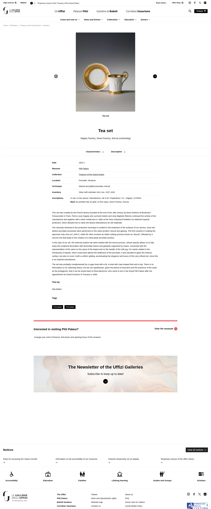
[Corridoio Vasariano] (138, 11)
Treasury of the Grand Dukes (91, 174)
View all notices (195, 450)
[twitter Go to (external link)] (199, 494)
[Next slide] (155, 76)
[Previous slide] (56, 76)
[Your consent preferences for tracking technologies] (207, 505)
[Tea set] (11, 11)
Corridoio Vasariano (66, 506)
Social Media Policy (133, 506)
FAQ (127, 498)
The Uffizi (61, 494)
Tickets (94, 494)
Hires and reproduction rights (103, 498)
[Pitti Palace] (81, 11)
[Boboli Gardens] (107, 11)
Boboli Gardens (64, 502)
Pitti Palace (84, 169)
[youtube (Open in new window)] (205, 2)
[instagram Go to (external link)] (188, 494)
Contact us (96, 506)
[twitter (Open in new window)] (199, 2)
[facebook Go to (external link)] (194, 494)
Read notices (161, 3)
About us (129, 494)
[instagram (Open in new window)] (189, 2)
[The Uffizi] (60, 11)
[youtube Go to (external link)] (205, 494)
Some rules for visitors (135, 502)
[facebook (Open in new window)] (194, 2)
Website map (97, 502)
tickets (199, 11)
